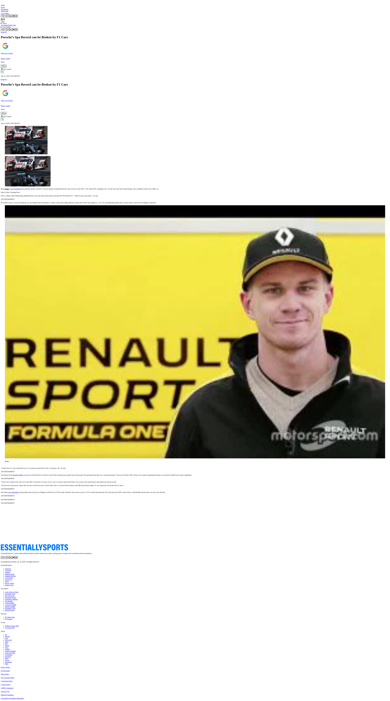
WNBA (7, 649)
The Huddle (9, 601)
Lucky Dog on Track (11, 592)
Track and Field (10, 653)
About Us (8, 569)
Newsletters (4, 9)
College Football (10, 651)
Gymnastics (8, 655)
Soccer (7, 660)
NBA (6, 642)
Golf (6, 638)
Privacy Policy (9, 583)
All (6, 635)
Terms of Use (9, 585)
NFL (6, 644)
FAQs (7, 581)
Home (3, 32)
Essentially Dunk (10, 597)
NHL (6, 664)
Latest (3, 5)
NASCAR (8, 640)
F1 (6, 32)
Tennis (7, 646)
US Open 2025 (10, 628)
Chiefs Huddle (9, 603)
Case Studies (7, 27)
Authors (7, 572)
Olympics (8, 656)
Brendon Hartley (18, 475)
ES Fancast (8, 619)
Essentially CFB (10, 608)
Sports (5, 23)
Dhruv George (5, 58)
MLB (6, 658)
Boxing (7, 636)
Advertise (8, 570)
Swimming (8, 662)
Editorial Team (9, 574)
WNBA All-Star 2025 (12, 626)
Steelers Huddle (10, 607)
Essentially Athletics (11, 599)
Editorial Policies (10, 576)
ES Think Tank (10, 617)
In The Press (9, 578)
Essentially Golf (10, 594)
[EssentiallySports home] (34, 550)
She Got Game (9, 596)
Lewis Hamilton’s (13, 492)
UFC (6, 647)
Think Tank (4, 11)
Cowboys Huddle (10, 605)
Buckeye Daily (10, 610)
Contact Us (8, 580)
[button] (6, 193)
